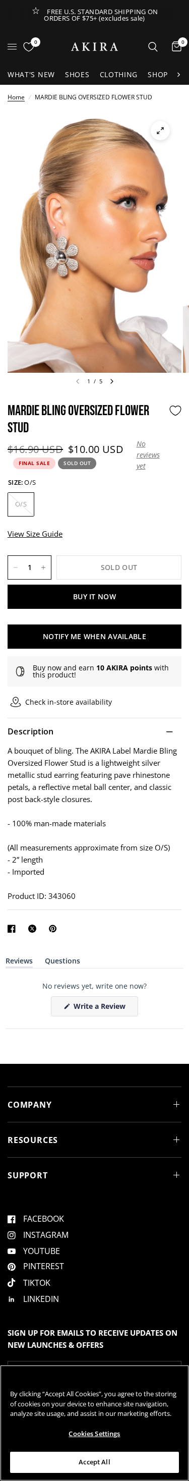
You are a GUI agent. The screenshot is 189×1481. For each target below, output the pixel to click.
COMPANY (30, 1104)
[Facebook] (14, 929)
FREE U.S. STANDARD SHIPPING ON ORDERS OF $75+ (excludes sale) (101, 15)
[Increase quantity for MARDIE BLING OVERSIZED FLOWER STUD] (43, 567)
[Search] (153, 47)
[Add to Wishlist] (175, 410)
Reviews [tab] (19, 962)
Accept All (94, 1461)
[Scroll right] (178, 74)
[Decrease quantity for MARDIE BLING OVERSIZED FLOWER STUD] (15, 567)
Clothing (119, 74)
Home (16, 97)
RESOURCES (33, 1140)
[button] (150, 455)
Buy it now (94, 596)
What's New (31, 74)
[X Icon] (34, 929)
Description (31, 731)
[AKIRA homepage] (94, 46)
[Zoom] (160, 130)
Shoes (77, 74)
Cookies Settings (94, 1433)
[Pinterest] (55, 929)
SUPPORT (28, 1175)
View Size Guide (35, 534)
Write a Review (101, 1008)
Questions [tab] (62, 962)
